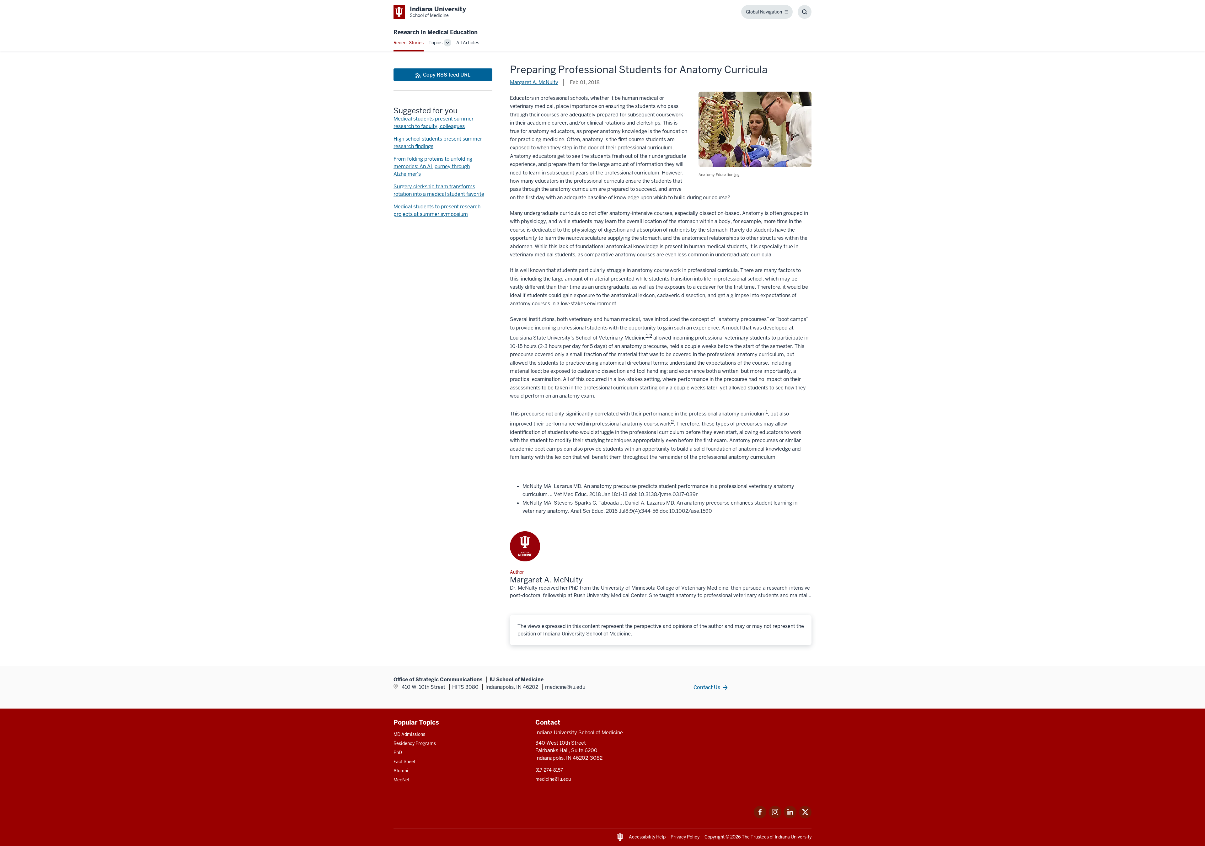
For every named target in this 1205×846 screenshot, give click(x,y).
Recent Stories (409, 43)
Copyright (714, 837)
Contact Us (707, 687)
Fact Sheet (404, 761)
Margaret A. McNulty (534, 82)
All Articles (467, 43)
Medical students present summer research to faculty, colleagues (434, 122)
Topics (435, 43)
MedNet (402, 780)
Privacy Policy (685, 837)
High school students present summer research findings (438, 143)
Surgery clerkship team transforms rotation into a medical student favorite (439, 190)
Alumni (401, 771)
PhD (398, 752)
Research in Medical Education (436, 32)
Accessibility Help (647, 837)
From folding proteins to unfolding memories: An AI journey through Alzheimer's (433, 166)
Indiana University (793, 837)
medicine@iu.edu (553, 779)
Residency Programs (415, 743)
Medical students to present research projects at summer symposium (437, 210)
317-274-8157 (549, 770)
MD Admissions (409, 734)
